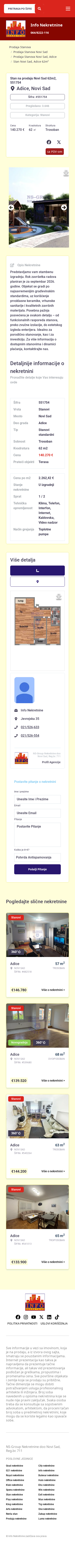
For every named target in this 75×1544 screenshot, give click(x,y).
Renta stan (12, 1514)
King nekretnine (14, 1504)
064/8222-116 (40, 33)
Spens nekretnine (15, 1489)
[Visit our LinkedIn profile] (49, 1317)
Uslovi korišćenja (54, 1323)
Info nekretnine (46, 1470)
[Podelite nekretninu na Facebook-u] (50, 142)
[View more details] (37, 571)
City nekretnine (46, 1465)
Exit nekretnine (46, 1494)
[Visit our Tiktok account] (57, 1317)
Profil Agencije (51, 762)
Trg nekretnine (46, 1504)
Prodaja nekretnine (16, 1518)
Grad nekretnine (14, 1465)
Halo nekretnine (46, 1480)
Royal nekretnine (15, 1475)
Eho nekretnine (46, 1485)
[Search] (39, 8)
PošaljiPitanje (37, 869)
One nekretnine (46, 1509)
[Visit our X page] (41, 1317)
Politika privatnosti (22, 1323)
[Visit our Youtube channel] (33, 1317)
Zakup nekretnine (47, 1514)
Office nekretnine (15, 1480)
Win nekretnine (46, 1489)
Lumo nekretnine (47, 1518)
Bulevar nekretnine (48, 1475)
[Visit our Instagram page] (25, 1317)
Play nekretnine (14, 1499)
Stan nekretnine (14, 1494)
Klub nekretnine (14, 1485)
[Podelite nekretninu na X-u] (60, 142)
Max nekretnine (46, 1499)
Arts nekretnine (14, 1509)
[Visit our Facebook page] (18, 1317)
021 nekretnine (14, 1470)
